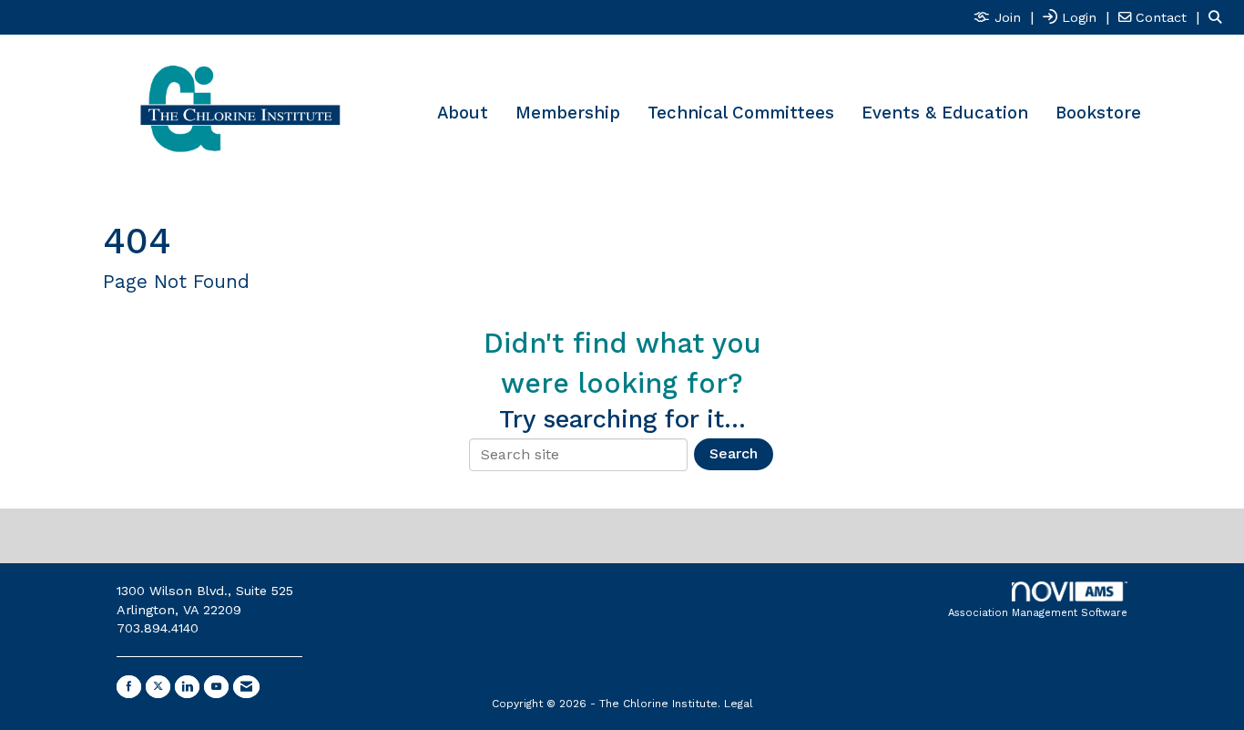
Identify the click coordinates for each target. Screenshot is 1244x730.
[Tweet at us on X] (158, 686)
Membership (567, 113)
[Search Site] (1219, 17)
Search (733, 453)
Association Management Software (1037, 613)
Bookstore (1098, 113)
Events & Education (945, 113)
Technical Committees (740, 113)
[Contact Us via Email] (246, 686)
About (462, 113)
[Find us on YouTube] (216, 686)
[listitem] (1006, 17)
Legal (738, 703)
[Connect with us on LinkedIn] (187, 686)
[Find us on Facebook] (129, 686)
